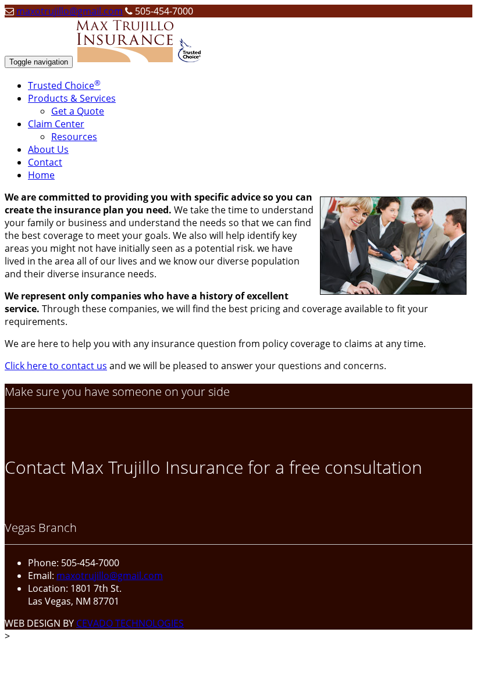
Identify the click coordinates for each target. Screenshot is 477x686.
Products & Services (72, 98)
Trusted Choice (64, 85)
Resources (74, 136)
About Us (48, 149)
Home (41, 175)
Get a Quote (77, 111)
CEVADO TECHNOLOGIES (130, 623)
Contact (45, 162)
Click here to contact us (56, 365)
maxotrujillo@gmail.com (69, 11)
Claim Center (56, 123)
